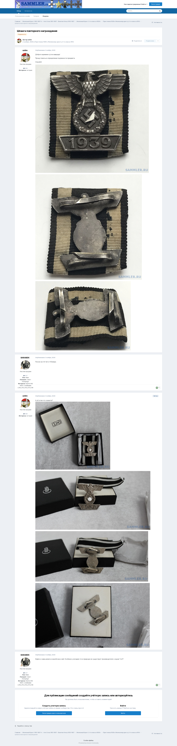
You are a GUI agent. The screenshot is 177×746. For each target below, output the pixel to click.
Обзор (19, 11)
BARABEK (25, 358)
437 (26, 375)
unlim (30, 40)
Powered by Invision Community (89, 743)
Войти (123, 713)
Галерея (36, 16)
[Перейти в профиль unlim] (19, 41)
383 (26, 68)
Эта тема (152, 11)
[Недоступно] (92, 118)
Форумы (46, 16)
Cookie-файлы (88, 740)
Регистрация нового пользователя (54, 713)
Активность (28, 11)
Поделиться (137, 41)
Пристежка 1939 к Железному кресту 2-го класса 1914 (54, 42)
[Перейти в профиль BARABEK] (25, 365)
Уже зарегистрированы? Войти (135, 4)
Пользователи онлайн (22, 16)
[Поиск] (160, 11)
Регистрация (155, 4)
